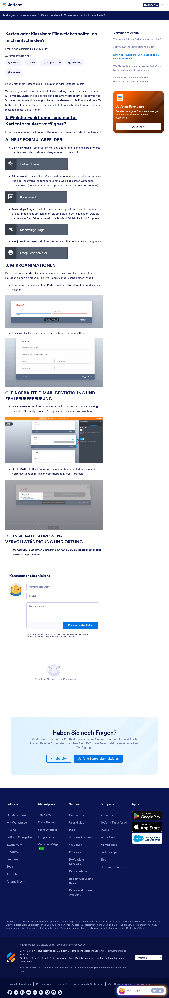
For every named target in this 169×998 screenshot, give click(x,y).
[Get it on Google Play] (147, 816)
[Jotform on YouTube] (53, 992)
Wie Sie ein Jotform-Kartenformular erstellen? (137, 39)
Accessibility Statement (88, 984)
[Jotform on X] (16, 992)
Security (63, 984)
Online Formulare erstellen (113, 950)
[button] (121, 990)
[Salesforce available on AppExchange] (147, 838)
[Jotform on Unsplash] (60, 992)
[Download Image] (62, 165)
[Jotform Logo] (12, 5)
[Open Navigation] (162, 5)
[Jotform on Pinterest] (47, 992)
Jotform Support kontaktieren (98, 758)
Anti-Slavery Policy (119, 984)
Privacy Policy (44, 984)
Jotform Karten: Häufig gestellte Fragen (133, 46)
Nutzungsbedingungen (65, 636)
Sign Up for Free (151, 5)
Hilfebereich (59, 758)
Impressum (143, 984)
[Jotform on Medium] (28, 992)
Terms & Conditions (19, 984)
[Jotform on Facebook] (9, 992)
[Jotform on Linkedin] (22, 992)
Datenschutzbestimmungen (38, 636)
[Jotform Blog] (35, 992)
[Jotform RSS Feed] (41, 992)
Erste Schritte (138, 126)
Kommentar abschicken (80, 625)
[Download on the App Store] (147, 827)
